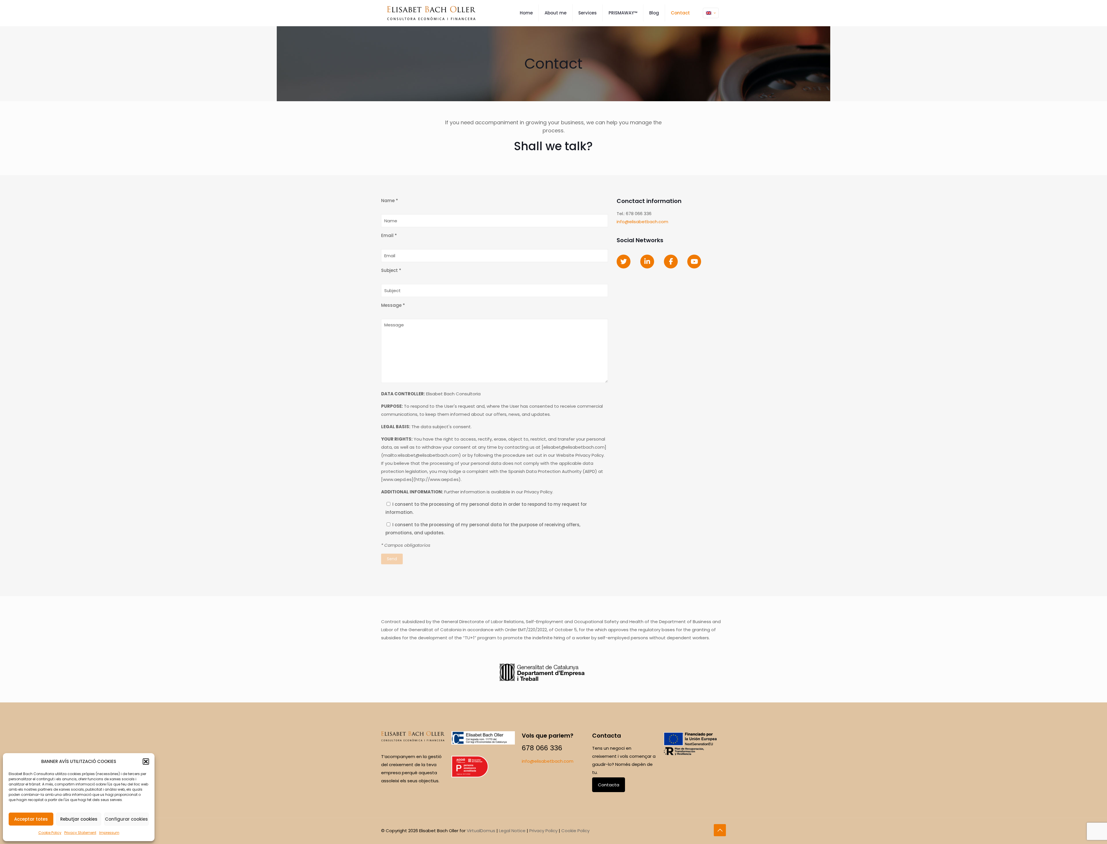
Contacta (608, 785)
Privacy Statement (80, 832)
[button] (146, 761)
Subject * (391, 270)
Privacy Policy (543, 831)
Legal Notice (512, 831)
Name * (389, 201)
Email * (389, 235)
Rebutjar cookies (78, 819)
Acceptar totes (31, 819)
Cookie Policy (49, 832)
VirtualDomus (481, 831)
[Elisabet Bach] (431, 13)
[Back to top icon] (720, 830)
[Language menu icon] (711, 13)
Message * (393, 305)
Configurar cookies (126, 819)
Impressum (109, 832)
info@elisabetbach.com (642, 222)
